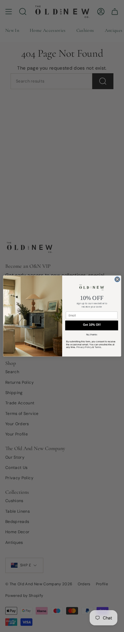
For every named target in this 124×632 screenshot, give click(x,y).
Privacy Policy (83, 347)
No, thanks (91, 334)
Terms (97, 347)
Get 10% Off (91, 324)
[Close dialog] (117, 279)
